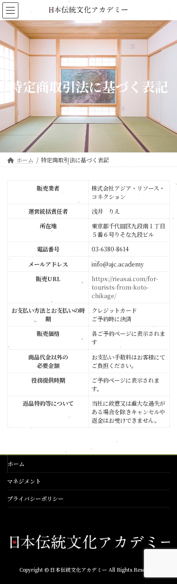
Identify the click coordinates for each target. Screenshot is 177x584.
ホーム (16, 463)
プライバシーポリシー (35, 498)
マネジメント (24, 481)
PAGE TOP (164, 558)
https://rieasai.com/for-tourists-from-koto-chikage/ (125, 287)
